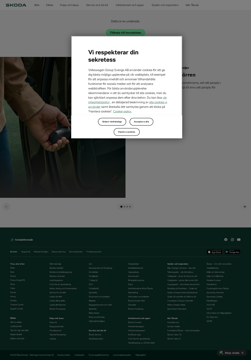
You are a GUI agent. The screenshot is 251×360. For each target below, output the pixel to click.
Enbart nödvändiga (112, 121)
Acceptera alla (141, 121)
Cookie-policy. (122, 111)
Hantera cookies (126, 132)
